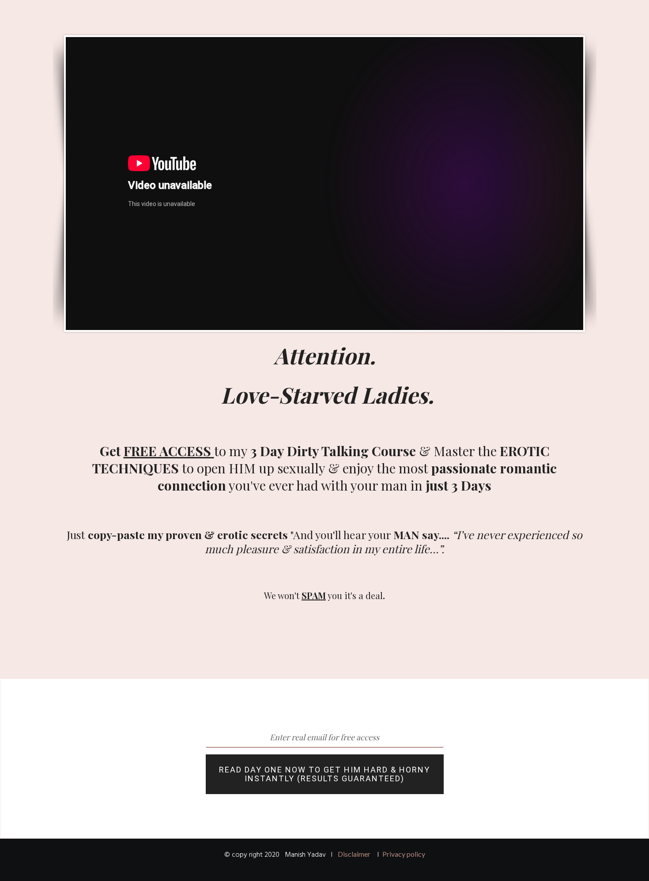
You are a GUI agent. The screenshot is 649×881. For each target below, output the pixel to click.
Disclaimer (354, 854)
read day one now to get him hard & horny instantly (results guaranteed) (324, 774)
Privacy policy (403, 854)
